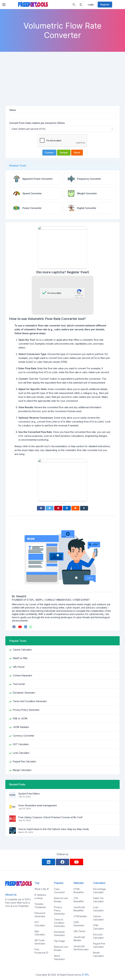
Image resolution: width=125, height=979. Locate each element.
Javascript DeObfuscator (81, 948)
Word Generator (59, 957)
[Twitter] (50, 508)
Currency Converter (23, 735)
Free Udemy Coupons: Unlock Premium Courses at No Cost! (50, 817)
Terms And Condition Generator (30, 701)
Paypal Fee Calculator (24, 761)
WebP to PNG (20, 658)
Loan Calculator (21, 752)
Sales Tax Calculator (98, 900)
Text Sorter (19, 684)
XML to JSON (20, 718)
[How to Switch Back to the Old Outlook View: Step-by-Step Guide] (12, 832)
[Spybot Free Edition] (12, 796)
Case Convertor (59, 891)
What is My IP (42, 889)
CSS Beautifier (79, 900)
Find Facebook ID (41, 951)
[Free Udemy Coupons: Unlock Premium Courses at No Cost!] (12, 820)
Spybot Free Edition (29, 793)
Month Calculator (98, 954)
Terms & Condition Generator (59, 922)
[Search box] (74, 4)
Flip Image (59, 941)
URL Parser (19, 666)
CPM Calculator (98, 927)
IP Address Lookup (40, 896)
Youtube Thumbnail (40, 906)
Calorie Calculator (22, 649)
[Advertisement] (62, 81)
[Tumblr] (84, 508)
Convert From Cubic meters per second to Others (37, 123)
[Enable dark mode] (81, 4)
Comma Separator (22, 675)
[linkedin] (26, 627)
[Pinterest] (58, 508)
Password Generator (40, 915)
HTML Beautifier (79, 891)
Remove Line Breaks (61, 900)
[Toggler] (4, 4)
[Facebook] (41, 508)
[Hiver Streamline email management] (12, 808)
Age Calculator (40, 933)
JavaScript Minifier (79, 939)
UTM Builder (80, 916)
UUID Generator (79, 924)
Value (12, 110)
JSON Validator (21, 727)
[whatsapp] (31, 627)
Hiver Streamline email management (37, 805)
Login (91, 4)
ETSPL (85, 974)
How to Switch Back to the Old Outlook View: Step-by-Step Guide (53, 829)
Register (104, 4)
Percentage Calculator (99, 891)
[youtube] (20, 627)
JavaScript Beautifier (79, 909)
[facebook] (14, 627)
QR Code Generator (40, 942)
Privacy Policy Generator (26, 709)
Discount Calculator (98, 936)
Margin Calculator (22, 770)
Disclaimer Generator (24, 692)
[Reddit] (75, 508)
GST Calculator (21, 744)
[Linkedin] (67, 508)
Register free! (77, 272)
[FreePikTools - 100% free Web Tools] (33, 4)
